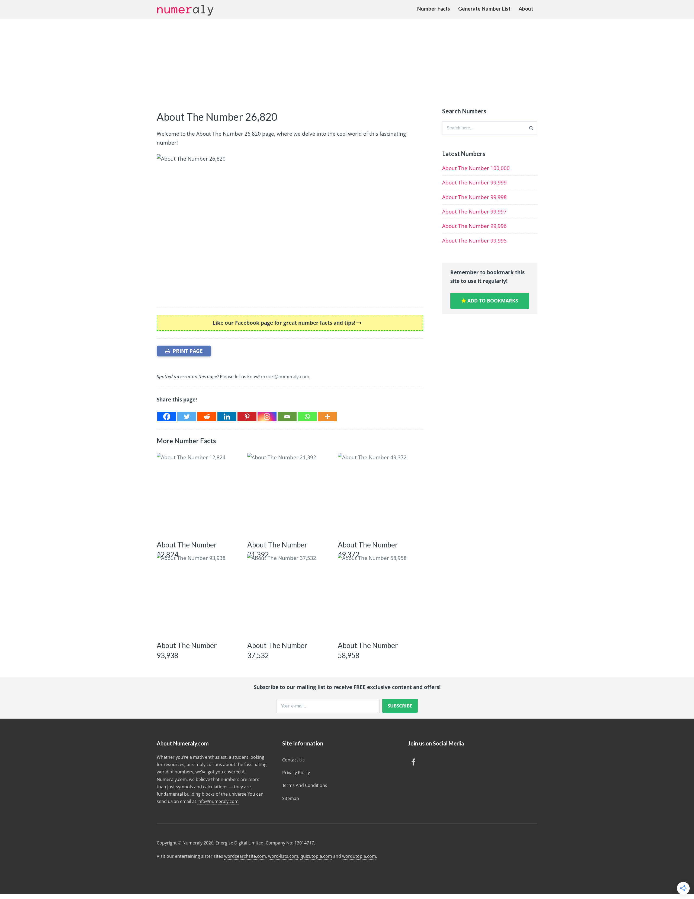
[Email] (287, 416)
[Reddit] (206, 416)
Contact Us (293, 760)
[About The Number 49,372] (379, 494)
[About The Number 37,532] (288, 595)
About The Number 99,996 (474, 225)
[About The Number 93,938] (198, 595)
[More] (327, 416)
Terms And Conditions (304, 785)
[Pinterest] (246, 416)
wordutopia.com (359, 856)
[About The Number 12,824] (198, 494)
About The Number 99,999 (474, 182)
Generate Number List (484, 8)
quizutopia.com (316, 856)
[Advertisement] (347, 60)
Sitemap (290, 798)
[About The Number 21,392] (288, 494)
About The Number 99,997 (474, 211)
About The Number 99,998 (474, 197)
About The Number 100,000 (476, 168)
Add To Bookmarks (492, 300)
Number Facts (433, 8)
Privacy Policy (296, 773)
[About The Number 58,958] (379, 595)
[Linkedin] (226, 416)
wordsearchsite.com (245, 856)
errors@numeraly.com (285, 376)
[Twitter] (186, 416)
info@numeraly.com (218, 801)
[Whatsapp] (307, 416)
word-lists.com (283, 856)
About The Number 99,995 (474, 240)
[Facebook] (166, 416)
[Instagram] (267, 416)
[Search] (531, 128)
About (526, 8)
